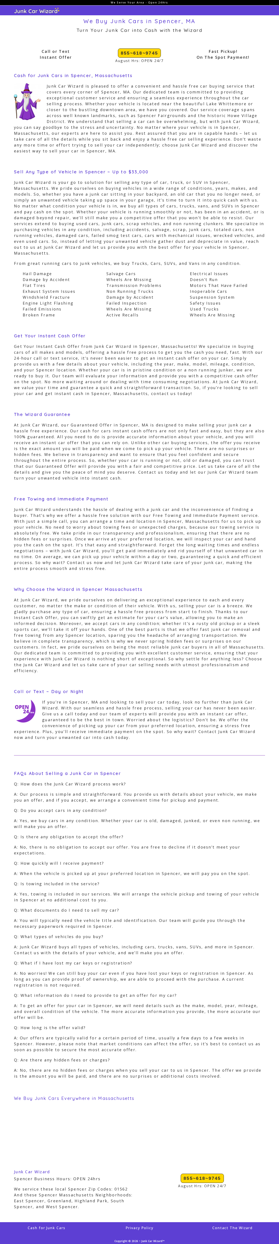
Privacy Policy (139, 1227)
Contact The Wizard (232, 1227)
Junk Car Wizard (32, 1171)
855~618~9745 (139, 52)
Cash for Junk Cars (46, 1227)
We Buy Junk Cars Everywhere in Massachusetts (74, 1098)
